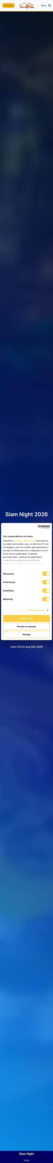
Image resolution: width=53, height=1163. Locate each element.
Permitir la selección (26, 626)
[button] (46, 5)
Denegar (27, 634)
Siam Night (8, 5)
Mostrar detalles (36, 610)
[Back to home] (26, 5)
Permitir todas (26, 618)
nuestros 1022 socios (25, 540)
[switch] (46, 582)
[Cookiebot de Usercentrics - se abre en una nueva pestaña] (38, 526)
